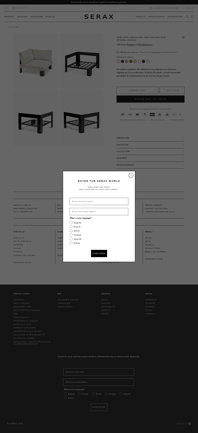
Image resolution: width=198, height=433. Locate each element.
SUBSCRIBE (99, 253)
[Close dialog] (131, 175)
